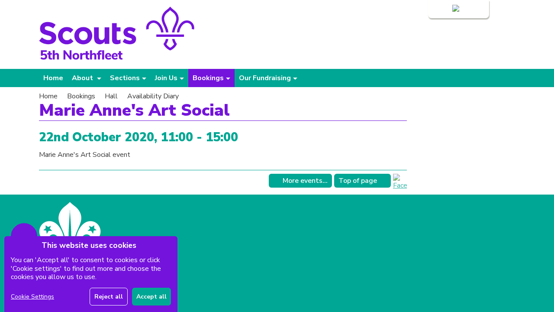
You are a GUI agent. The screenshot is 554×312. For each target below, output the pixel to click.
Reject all (108, 296)
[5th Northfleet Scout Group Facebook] (400, 185)
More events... (305, 180)
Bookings (81, 96)
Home (53, 78)
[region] (90, 274)
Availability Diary (153, 96)
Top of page (357, 180)
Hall (111, 96)
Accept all (151, 296)
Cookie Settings (32, 296)
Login (442, 9)
